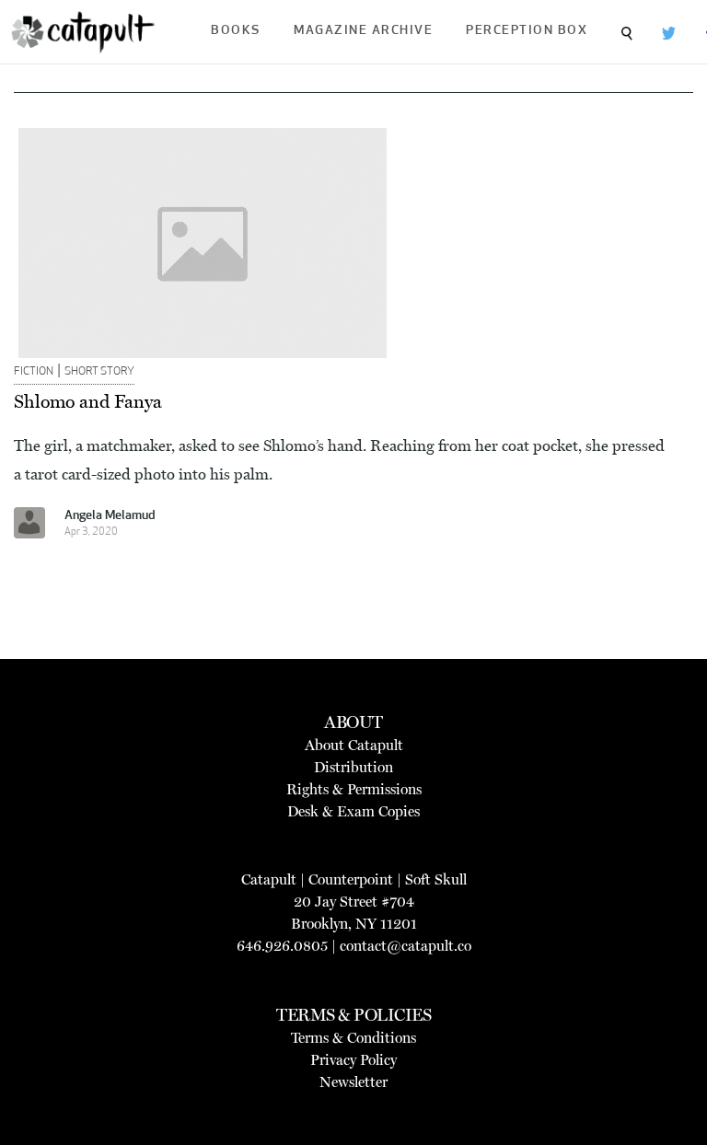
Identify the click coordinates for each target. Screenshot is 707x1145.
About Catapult (354, 745)
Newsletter (353, 1082)
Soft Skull (436, 879)
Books (236, 31)
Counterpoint (350, 879)
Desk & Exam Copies (353, 811)
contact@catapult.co (405, 945)
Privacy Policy (353, 1060)
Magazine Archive (363, 31)
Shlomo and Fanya (88, 401)
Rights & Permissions (354, 789)
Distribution (353, 767)
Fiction (33, 371)
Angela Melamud (110, 516)
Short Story (99, 371)
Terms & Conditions (353, 1038)
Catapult (268, 879)
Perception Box (526, 31)
